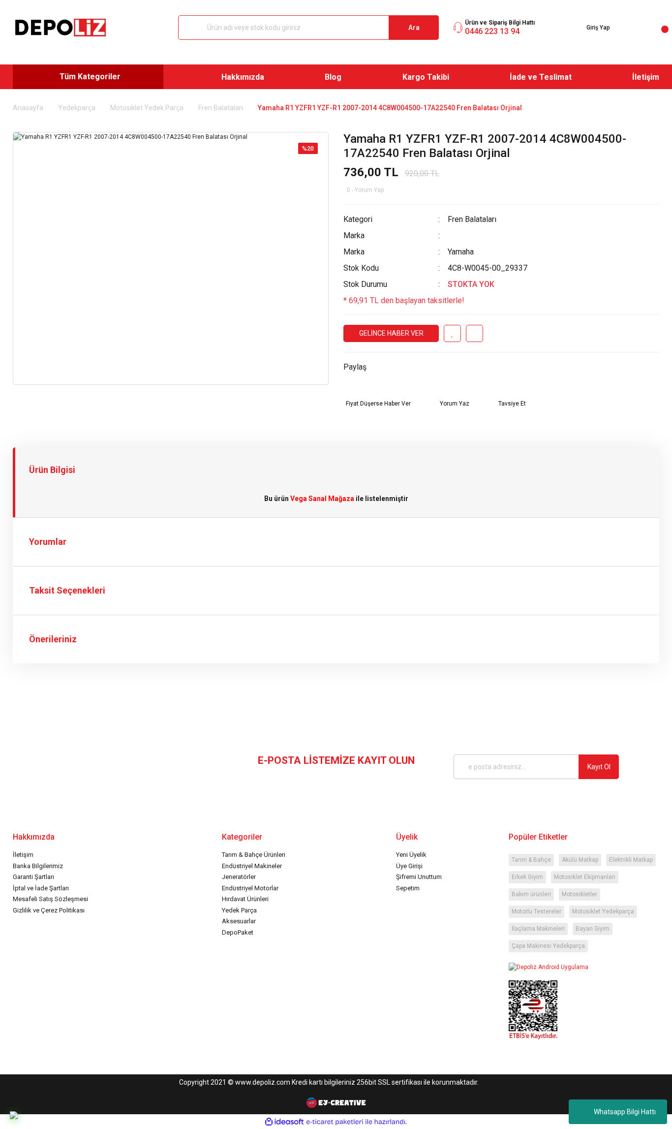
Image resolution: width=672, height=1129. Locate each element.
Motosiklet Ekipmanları (584, 877)
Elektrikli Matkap (631, 859)
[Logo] (60, 27)
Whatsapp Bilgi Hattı (625, 1112)
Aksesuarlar (239, 921)
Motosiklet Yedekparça (603, 911)
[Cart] (657, 27)
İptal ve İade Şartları (41, 888)
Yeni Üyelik (411, 854)
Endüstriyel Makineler (252, 866)
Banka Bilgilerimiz (38, 866)
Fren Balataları (472, 219)
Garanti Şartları (33, 876)
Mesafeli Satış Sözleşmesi (50, 899)
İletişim (23, 854)
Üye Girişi (409, 866)
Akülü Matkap (580, 859)
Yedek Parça (239, 910)
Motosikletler (579, 894)
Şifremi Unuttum (419, 876)
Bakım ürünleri (531, 894)
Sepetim (408, 888)
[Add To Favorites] (452, 333)
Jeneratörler (239, 876)
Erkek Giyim (527, 877)
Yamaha (461, 251)
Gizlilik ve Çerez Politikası (49, 910)
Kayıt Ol (599, 767)
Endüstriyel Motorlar (250, 888)
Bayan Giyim (593, 928)
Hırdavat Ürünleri (245, 899)
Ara (414, 27)
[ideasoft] (284, 1122)
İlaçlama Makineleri (538, 928)
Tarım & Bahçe (531, 859)
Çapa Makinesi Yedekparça (548, 945)
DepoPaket (237, 932)
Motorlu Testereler (536, 911)
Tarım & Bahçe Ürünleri (253, 854)
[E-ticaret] (335, 1121)
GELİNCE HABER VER (391, 333)
